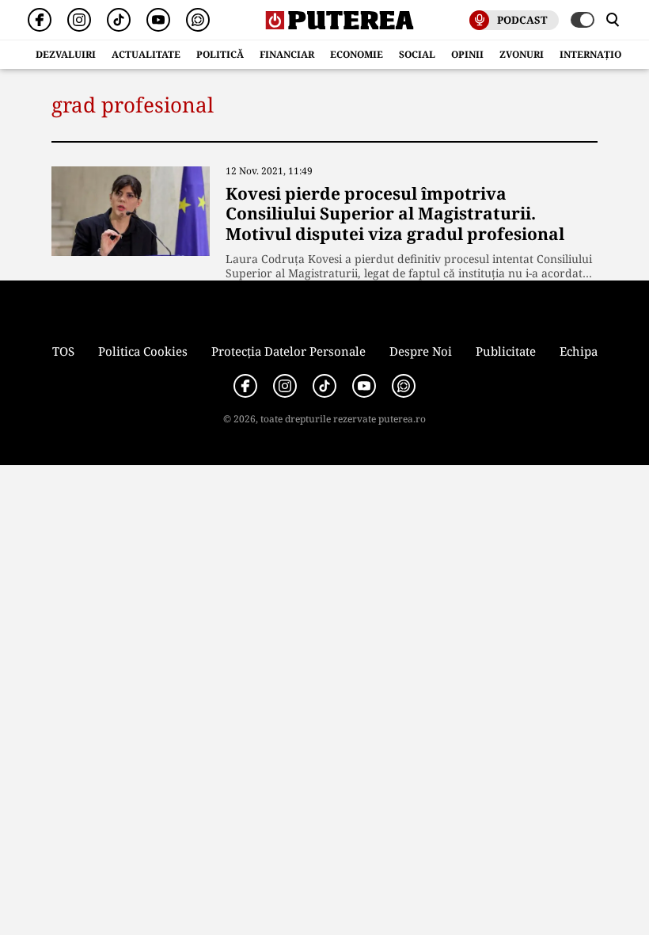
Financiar (287, 54)
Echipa (579, 351)
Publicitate (506, 351)
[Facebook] (39, 20)
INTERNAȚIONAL (601, 54)
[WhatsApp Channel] (198, 20)
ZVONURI (521, 54)
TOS (63, 351)
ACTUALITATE (146, 54)
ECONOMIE (356, 54)
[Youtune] (158, 20)
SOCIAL (417, 54)
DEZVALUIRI (66, 54)
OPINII (467, 54)
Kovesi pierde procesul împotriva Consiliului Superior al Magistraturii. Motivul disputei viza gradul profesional (395, 213)
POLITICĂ (220, 54)
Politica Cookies (143, 351)
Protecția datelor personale (288, 351)
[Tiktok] (119, 20)
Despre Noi (420, 351)
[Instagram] (79, 20)
